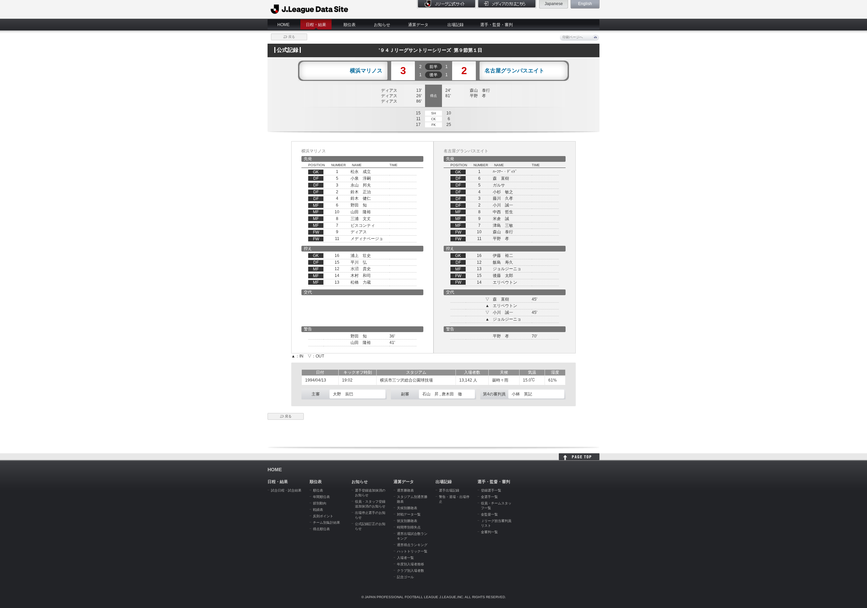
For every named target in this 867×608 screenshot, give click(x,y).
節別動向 (319, 503)
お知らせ (382, 24)
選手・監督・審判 (496, 24)
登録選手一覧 (491, 490)
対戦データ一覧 (409, 514)
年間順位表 (321, 497)
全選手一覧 (489, 497)
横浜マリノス (366, 70)
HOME (283, 24)
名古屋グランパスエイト (514, 70)
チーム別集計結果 (326, 522)
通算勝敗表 (405, 490)
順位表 (349, 24)
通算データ (418, 24)
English (585, 3)
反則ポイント (323, 516)
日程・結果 (316, 24)
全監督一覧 (489, 514)
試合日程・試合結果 (286, 490)
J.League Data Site (310, 9)
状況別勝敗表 (407, 521)
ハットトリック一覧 (412, 551)
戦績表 (318, 510)
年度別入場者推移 (410, 564)
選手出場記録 (449, 490)
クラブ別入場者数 (410, 570)
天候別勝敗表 (407, 508)
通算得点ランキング (412, 545)
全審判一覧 (489, 532)
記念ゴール (405, 577)
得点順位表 (321, 529)
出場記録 (455, 24)
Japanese (554, 3)
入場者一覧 (405, 558)
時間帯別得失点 (409, 527)
